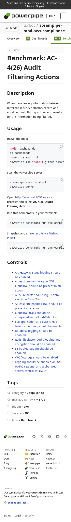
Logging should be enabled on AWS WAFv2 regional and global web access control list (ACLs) (38, 366)
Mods (13, 28)
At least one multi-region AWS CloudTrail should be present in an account (38, 285)
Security (29, 515)
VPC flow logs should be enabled (36, 357)
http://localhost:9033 (28, 197)
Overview (13, 38)
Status (7, 515)
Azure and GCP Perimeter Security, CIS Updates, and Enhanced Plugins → (35, 4)
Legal (18, 515)
